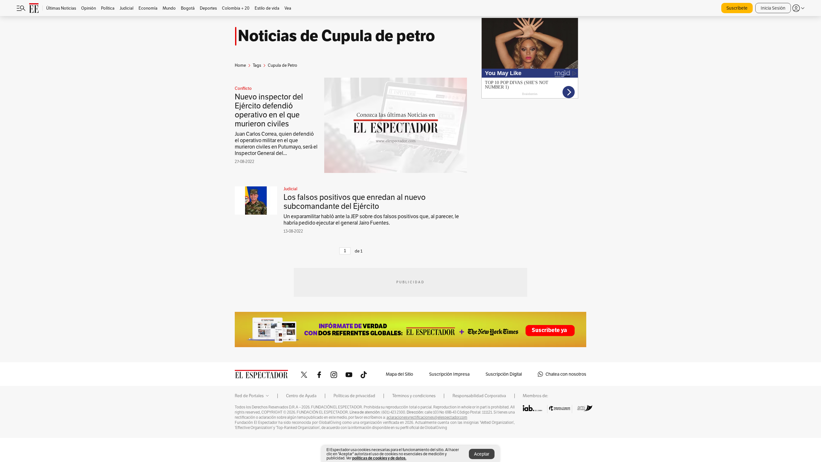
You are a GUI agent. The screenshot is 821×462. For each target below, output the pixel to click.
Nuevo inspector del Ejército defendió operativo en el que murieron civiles (269, 110)
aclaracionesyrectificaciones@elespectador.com (426, 417)
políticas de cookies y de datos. (379, 458)
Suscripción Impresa (449, 374)
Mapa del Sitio (399, 374)
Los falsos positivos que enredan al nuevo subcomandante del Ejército (355, 201)
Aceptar (481, 454)
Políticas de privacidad (354, 396)
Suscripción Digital (504, 374)
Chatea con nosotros (566, 374)
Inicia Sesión (773, 8)
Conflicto (243, 88)
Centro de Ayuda (301, 396)
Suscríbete (737, 8)
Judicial (290, 189)
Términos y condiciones (414, 396)
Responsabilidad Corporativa (479, 396)
